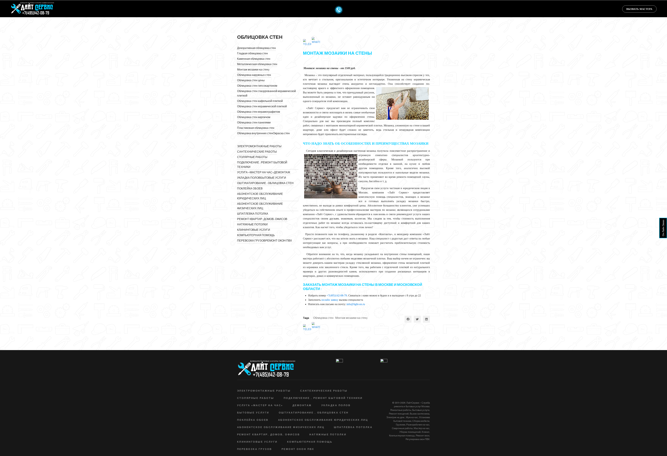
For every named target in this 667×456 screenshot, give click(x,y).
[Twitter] (417, 319)
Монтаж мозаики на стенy (253, 69)
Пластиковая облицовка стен (255, 127)
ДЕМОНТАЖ (282, 172)
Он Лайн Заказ (663, 228)
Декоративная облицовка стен (256, 47)
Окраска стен (281, 133)
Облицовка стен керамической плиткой (262, 106)
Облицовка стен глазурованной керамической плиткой (266, 93)
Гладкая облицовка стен (252, 53)
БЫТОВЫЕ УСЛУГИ (273, 177)
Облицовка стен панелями (254, 122)
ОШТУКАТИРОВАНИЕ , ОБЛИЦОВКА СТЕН (265, 183)
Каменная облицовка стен (253, 58)
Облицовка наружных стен (254, 74)
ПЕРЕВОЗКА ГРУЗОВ (251, 240)
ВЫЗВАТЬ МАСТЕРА (639, 8)
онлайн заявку (329, 299)
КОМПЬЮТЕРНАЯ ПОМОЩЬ (256, 235)
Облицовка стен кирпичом (253, 117)
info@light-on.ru (356, 304)
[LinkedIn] (426, 319)
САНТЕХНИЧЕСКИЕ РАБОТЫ (257, 151)
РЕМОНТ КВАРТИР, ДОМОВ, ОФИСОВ (262, 219)
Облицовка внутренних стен (255, 133)
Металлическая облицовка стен (257, 64)
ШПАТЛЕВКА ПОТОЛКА (252, 213)
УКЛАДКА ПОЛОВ (248, 177)
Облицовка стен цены (251, 80)
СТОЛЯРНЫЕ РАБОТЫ (252, 157)
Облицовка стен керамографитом (258, 111)
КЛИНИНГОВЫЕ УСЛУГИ (253, 229)
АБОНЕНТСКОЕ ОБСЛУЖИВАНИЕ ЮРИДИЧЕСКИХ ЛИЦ (260, 196)
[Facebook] (408, 319)
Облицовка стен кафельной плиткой (260, 100)
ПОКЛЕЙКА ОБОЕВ (250, 188)
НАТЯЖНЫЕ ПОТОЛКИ (252, 224)
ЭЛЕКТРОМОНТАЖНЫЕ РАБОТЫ (259, 146)
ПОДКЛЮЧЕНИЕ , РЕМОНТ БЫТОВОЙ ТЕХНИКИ (262, 164)
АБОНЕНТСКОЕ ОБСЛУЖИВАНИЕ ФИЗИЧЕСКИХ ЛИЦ (260, 206)
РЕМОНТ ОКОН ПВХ (278, 240)
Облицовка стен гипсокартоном (257, 85)
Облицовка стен (323, 317)
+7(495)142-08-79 (337, 295)
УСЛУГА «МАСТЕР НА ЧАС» (255, 172)
